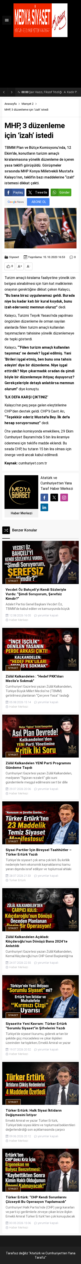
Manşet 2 (28, 103)
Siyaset (14, 257)
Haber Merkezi (21, 513)
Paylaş (18, 192)
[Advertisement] (40, 64)
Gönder (64, 192)
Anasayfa (10, 103)
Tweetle (41, 192)
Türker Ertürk (17, 880)
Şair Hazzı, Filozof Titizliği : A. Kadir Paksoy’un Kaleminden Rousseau (50, 92)
